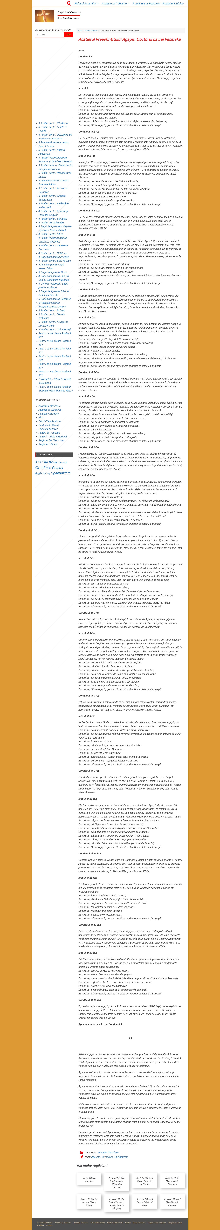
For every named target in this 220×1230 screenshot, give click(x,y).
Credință (62, 462)
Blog (40, 417)
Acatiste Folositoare (49, 406)
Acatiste (95, 1157)
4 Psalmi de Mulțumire (51, 222)
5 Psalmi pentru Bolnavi (51, 310)
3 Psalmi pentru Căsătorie (53, 123)
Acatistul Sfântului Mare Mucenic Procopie (172, 1202)
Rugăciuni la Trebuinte (146, 3)
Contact (49, 1225)
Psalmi (57, 468)
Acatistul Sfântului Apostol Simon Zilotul (89, 1202)
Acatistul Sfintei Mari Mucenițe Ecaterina (172, 1181)
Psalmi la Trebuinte (49, 432)
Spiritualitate (121, 1157)
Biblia (53, 462)
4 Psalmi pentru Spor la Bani (54, 260)
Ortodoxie (107, 1157)
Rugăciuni (40, 473)
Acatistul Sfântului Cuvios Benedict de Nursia (144, 1181)
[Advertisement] (54, 79)
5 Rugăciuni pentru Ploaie (52, 272)
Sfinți (48, 474)
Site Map (40, 1225)
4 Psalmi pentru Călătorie (52, 253)
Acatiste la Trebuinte (114, 3)
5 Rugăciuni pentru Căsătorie (54, 299)
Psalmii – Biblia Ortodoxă (52, 436)
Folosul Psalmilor (85, 3)
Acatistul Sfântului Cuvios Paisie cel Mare (144, 1202)
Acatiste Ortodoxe (91, 30)
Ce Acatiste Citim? (48, 425)
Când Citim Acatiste (49, 421)
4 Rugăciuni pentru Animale (53, 257)
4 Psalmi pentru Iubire (50, 234)
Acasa (80, 30)
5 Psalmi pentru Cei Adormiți (54, 329)
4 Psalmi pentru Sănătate (52, 218)
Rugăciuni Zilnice (173, 3)
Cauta (68, 34)
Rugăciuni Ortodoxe (69, 12)
